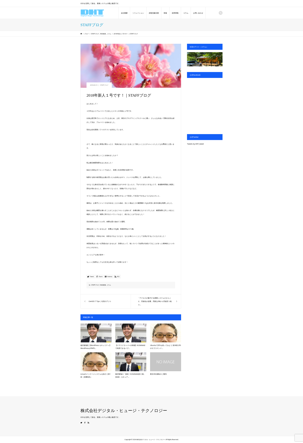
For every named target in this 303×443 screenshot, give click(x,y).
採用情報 (175, 13)
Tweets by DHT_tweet (195, 144)
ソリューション (138, 13)
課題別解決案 (154, 13)
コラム (185, 13)
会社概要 (124, 13)
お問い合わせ (198, 13)
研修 (165, 13)
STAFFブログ (104, 85)
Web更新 (103, 285)
